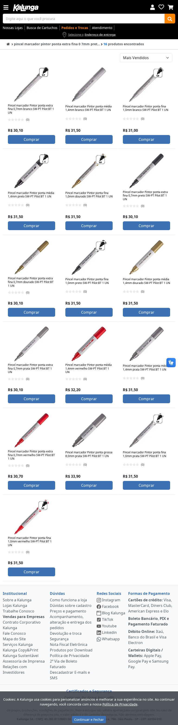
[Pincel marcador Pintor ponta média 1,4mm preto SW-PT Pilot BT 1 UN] (31, 171)
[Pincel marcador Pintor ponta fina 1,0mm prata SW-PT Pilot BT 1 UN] (146, 430)
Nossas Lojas (13, 28)
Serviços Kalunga (18, 644)
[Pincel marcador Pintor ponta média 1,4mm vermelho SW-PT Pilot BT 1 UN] (89, 343)
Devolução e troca (66, 633)
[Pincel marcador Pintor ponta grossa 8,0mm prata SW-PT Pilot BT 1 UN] (89, 430)
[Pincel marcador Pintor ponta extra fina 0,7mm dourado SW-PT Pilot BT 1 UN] (31, 257)
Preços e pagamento (68, 611)
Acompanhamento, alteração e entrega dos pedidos (71, 622)
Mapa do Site (14, 638)
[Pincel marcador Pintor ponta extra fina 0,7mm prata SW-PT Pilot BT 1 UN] (31, 343)
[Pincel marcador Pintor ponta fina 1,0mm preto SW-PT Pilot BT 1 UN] (89, 257)
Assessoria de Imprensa (24, 661)
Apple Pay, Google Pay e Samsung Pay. (148, 658)
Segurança (59, 638)
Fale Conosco (14, 633)
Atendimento (102, 28)
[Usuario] (152, 7)
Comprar (31, 139)
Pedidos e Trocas (74, 28)
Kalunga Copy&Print (20, 650)
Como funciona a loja (68, 600)
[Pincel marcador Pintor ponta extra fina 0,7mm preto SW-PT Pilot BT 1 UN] (146, 171)
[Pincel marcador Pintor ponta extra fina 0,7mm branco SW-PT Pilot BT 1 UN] (31, 84)
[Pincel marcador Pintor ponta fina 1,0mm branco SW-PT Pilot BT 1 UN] (146, 84)
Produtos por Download (71, 650)
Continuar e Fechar (89, 719)
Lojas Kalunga (15, 605)
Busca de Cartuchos (42, 28)
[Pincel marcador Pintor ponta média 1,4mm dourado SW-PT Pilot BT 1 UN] (146, 257)
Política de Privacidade (69, 655)
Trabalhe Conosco (18, 611)
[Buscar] (170, 18)
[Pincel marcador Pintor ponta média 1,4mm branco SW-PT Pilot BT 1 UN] (89, 84)
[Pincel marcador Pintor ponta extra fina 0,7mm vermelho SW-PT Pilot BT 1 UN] (31, 430)
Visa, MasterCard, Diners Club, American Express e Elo (150, 605)
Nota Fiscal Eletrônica (68, 644)
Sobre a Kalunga (17, 600)
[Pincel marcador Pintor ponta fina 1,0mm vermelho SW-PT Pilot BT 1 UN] (31, 516)
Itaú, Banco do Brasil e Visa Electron (147, 637)
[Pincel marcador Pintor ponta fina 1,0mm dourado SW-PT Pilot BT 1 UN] (89, 171)
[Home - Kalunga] (8, 44)
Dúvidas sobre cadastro (71, 605)
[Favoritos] (161, 7)
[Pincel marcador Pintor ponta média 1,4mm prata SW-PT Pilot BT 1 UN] (146, 343)
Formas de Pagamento (149, 593)
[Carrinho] (170, 6)
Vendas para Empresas (23, 616)
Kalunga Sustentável (20, 655)
